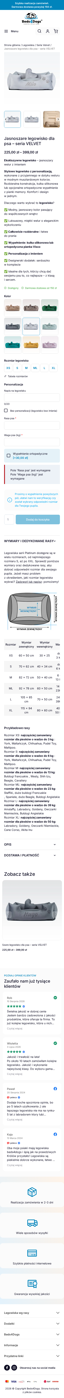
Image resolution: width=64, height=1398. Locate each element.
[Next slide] (58, 119)
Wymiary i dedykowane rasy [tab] (29, 541)
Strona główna (12, 45)
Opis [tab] (7, 844)
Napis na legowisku (15, 390)
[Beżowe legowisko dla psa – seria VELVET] (12, 307)
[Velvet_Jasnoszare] (32, 80)
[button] (12, 119)
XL (53, 368)
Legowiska (28, 45)
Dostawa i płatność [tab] (21, 855)
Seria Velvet (43, 45)
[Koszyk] (56, 31)
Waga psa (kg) (13, 435)
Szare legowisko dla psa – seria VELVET (24, 944)
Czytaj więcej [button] (14, 1028)
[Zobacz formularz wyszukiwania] (39, 31)
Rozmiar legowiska (16, 360)
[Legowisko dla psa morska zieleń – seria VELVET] (12, 345)
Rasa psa (10, 418)
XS (8, 368)
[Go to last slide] (6, 119)
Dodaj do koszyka (37, 519)
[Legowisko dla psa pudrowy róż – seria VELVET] (49, 345)
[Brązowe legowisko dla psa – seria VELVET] (31, 307)
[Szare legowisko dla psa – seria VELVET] (12, 326)
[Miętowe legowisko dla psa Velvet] (49, 326)
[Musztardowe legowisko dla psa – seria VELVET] (31, 345)
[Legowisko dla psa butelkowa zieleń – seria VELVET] (49, 307)
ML (35, 368)
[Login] (48, 31)
